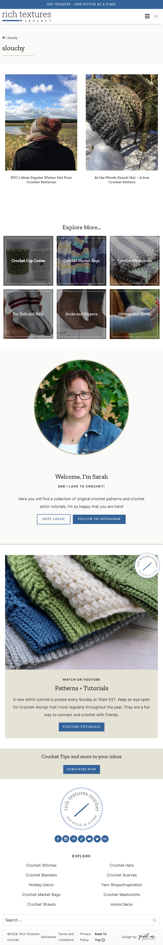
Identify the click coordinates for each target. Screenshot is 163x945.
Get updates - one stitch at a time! (81, 4)
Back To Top (101, 937)
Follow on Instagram (99, 519)
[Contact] (105, 838)
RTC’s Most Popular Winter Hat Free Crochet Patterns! (41, 179)
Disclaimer (48, 937)
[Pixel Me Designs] (146, 937)
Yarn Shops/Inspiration (121, 885)
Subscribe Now (81, 769)
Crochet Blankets (41, 875)
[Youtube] (89, 838)
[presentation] (41, 122)
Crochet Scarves (122, 875)
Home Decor (122, 904)
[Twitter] (97, 838)
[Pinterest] (73, 838)
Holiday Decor (41, 885)
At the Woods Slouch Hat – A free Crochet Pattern (121, 179)
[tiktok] (81, 838)
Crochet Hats (122, 865)
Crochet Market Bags (41, 894)
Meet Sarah (53, 519)
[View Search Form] (156, 16)
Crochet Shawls (41, 904)
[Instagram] (65, 838)
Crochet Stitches (41, 865)
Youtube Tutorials (82, 727)
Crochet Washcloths (122, 894)
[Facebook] (58, 838)
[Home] (3, 38)
